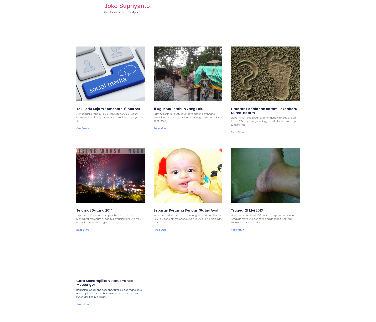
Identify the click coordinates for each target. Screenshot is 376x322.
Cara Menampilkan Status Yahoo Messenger (104, 283)
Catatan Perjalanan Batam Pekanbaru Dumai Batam (264, 111)
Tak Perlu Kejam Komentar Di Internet (108, 109)
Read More (82, 128)
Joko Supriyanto (127, 5)
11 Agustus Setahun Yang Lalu (178, 109)
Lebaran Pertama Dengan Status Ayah (186, 210)
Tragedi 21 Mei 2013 (247, 210)
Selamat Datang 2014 (94, 210)
